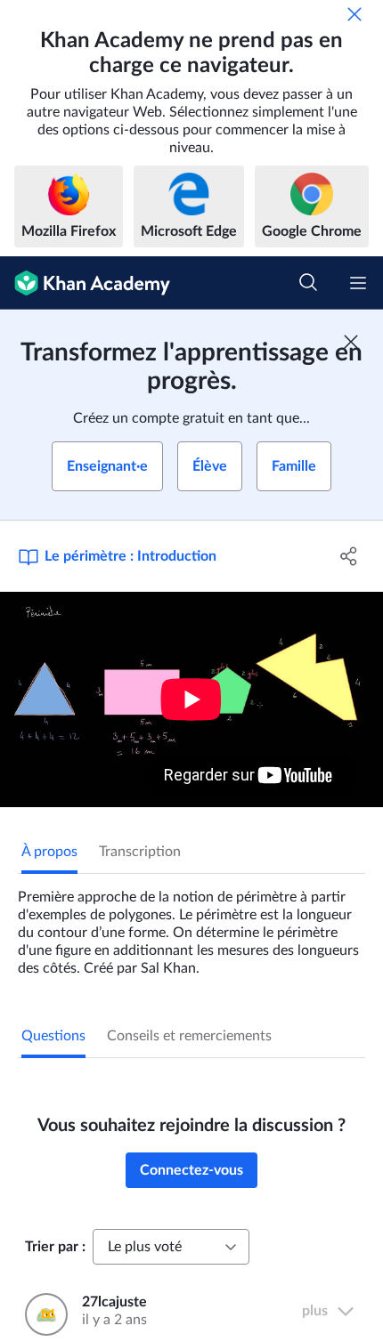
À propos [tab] (49, 852)
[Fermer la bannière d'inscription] (351, 342)
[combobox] (171, 1247)
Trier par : (55, 1247)
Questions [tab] (53, 1036)
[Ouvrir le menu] (358, 283)
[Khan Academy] (85, 283)
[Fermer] (354, 14)
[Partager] (349, 556)
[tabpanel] (191, 925)
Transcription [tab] (140, 852)
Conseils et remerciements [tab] (189, 1036)
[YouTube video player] (191, 699)
